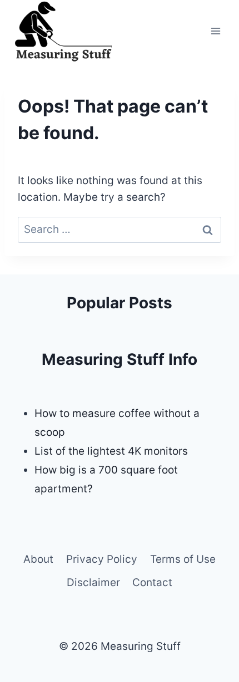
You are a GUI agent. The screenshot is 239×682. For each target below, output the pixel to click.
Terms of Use (183, 559)
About (38, 559)
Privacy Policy (101, 559)
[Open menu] (215, 30)
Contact (152, 582)
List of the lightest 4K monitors (111, 451)
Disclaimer (93, 582)
